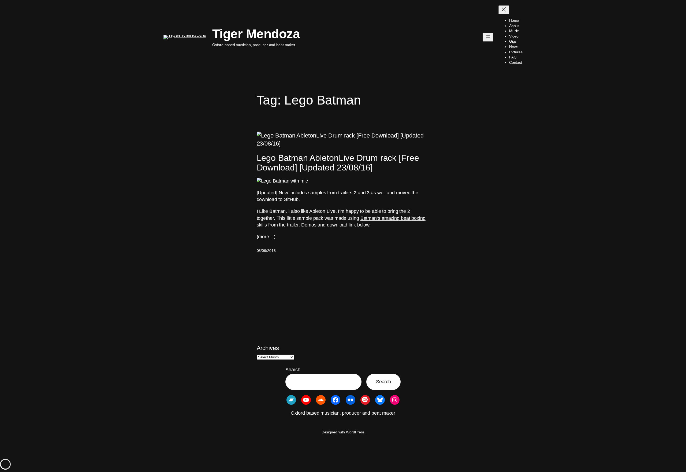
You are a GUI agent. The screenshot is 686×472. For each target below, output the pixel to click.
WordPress (355, 432)
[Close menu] (503, 9)
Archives (268, 348)
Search (292, 369)
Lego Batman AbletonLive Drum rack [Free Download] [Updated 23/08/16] (338, 162)
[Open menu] (488, 37)
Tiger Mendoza (256, 34)
